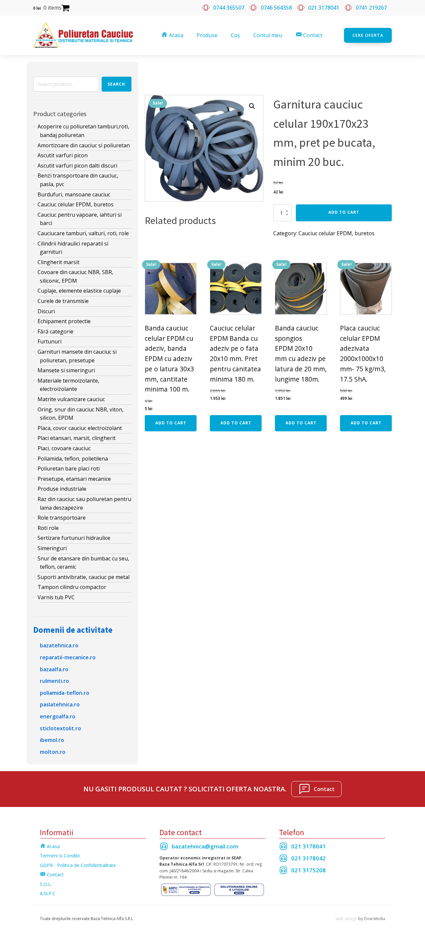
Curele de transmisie (63, 301)
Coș (235, 35)
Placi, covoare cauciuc (64, 448)
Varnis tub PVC (56, 597)
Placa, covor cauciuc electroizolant (80, 428)
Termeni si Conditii (60, 855)
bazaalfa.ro (54, 669)
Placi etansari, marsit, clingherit (77, 438)
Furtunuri (49, 341)
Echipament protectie (64, 321)
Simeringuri (52, 548)
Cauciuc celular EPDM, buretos (76, 204)
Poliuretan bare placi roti (69, 468)
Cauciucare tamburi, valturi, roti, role (83, 233)
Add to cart (343, 212)
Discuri (46, 311)
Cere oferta (367, 35)
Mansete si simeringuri (66, 370)
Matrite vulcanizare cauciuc (71, 399)
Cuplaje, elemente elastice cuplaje (79, 290)
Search (116, 84)
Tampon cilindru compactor (72, 587)
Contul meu (267, 35)
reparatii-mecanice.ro (68, 657)
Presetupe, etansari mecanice (74, 478)
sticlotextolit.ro (60, 728)
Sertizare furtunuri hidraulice (74, 538)
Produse (207, 35)
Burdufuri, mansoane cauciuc (74, 194)
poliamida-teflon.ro (64, 692)
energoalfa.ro (57, 716)
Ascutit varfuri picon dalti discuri (77, 165)
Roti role (48, 528)
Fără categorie (55, 331)
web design (346, 918)
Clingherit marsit (58, 262)
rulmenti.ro (54, 681)
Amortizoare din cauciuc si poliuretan (84, 145)
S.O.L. (46, 884)
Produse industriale (62, 488)
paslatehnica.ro (60, 704)
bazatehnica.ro (59, 645)
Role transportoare (62, 517)
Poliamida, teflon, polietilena (73, 458)
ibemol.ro (52, 740)
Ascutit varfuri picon (63, 155)
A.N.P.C (47, 893)
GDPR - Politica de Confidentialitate (78, 865)
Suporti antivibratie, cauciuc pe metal (83, 577)
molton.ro (52, 752)
